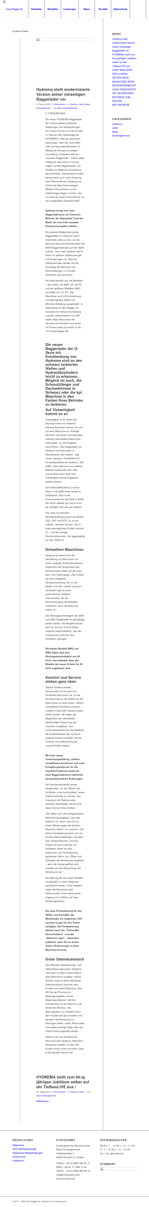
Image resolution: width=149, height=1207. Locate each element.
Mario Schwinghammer (67, 108)
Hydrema (74, 104)
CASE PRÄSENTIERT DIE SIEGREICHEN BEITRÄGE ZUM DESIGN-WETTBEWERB (124, 97)
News (87, 104)
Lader (81, 104)
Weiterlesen (42, 1101)
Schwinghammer (43, 108)
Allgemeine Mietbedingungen (28, 1153)
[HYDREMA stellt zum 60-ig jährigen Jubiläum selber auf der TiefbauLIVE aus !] (20, 1083)
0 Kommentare (59, 104)
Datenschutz (19, 1156)
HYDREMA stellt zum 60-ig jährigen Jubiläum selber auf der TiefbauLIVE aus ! (62, 1082)
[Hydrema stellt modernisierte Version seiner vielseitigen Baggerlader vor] (20, 95)
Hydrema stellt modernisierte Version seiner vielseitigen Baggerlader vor (63, 94)
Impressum (18, 1160)
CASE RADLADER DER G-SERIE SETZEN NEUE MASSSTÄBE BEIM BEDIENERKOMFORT (124, 77)
